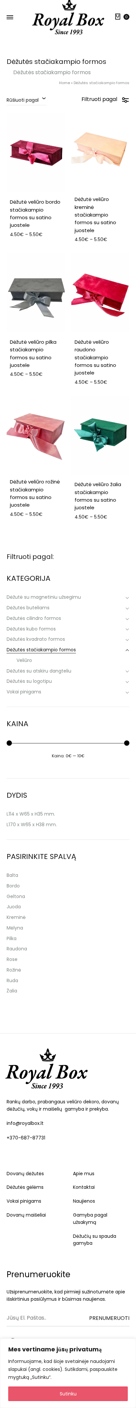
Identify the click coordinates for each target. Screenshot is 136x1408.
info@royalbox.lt (25, 1123)
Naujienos (84, 1201)
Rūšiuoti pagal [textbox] (23, 100)
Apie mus (83, 1173)
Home (64, 82)
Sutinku (68, 1393)
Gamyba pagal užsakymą (90, 1219)
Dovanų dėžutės (25, 1173)
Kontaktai (84, 1187)
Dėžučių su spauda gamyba (94, 1240)
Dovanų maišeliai (26, 1215)
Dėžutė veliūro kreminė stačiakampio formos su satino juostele (95, 214)
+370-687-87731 (26, 1137)
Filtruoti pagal (99, 99)
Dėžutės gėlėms (25, 1187)
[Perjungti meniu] (10, 17)
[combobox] (27, 99)
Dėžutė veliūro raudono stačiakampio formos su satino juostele (95, 357)
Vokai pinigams (24, 1201)
